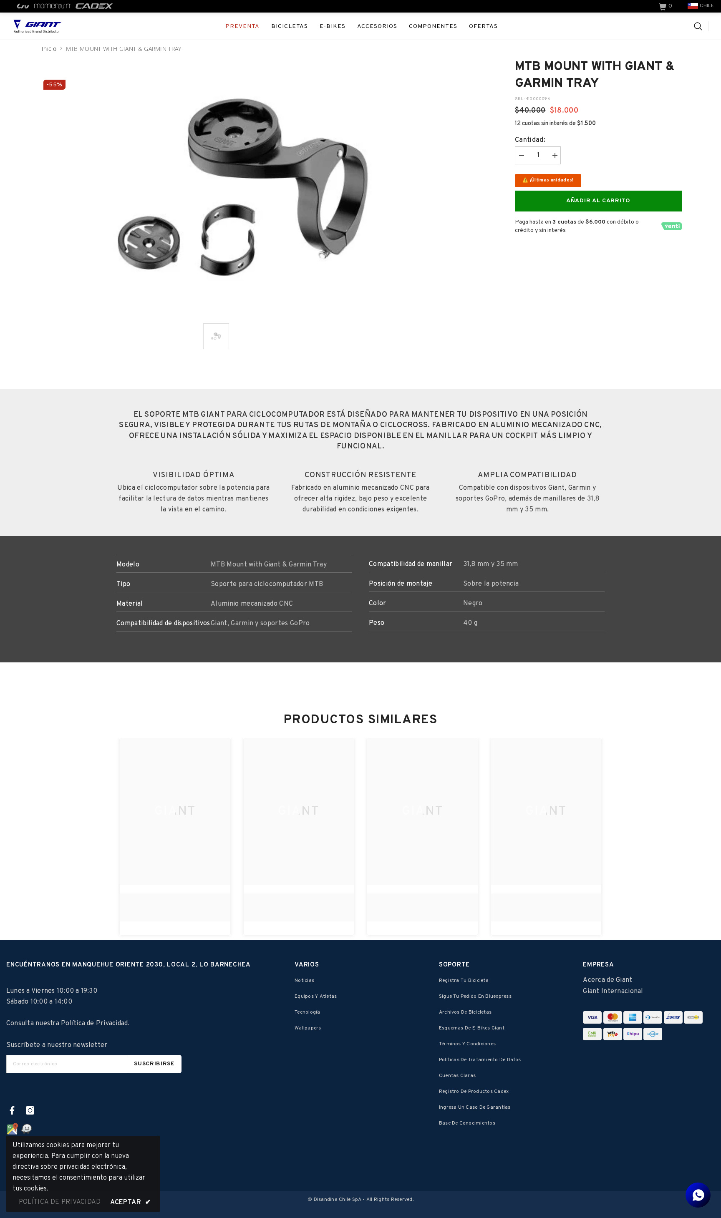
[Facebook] (12, 1110)
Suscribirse (154, 1063)
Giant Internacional (613, 991)
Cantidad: (530, 140)
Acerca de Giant (607, 980)
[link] (666, 6)
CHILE (707, 6)
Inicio (49, 49)
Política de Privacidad (94, 1023)
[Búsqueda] (701, 26)
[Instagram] (30, 1110)
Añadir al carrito (598, 200)
